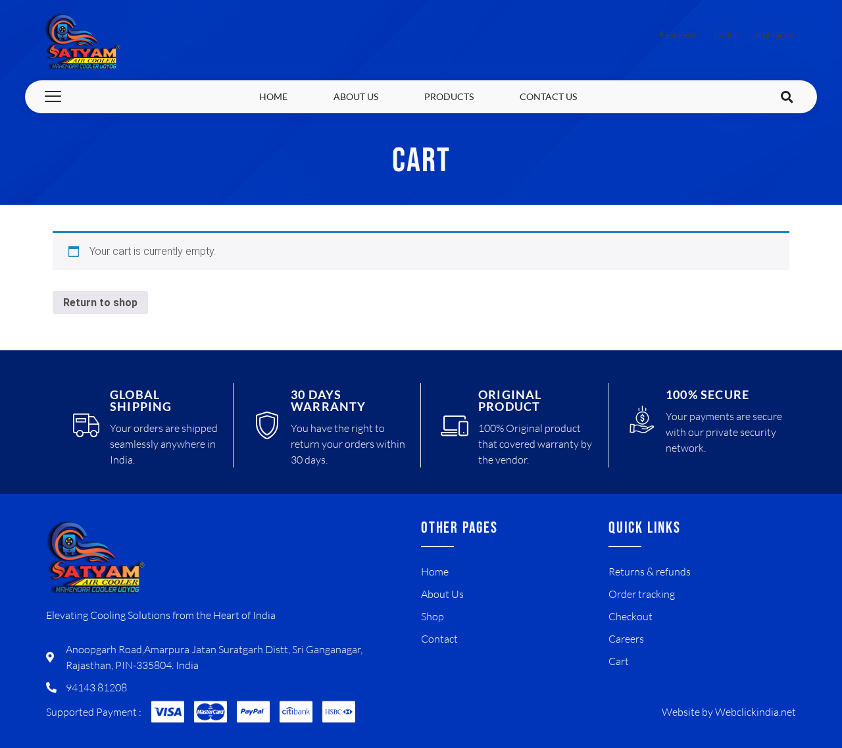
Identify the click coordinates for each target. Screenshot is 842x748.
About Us (356, 96)
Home (273, 96)
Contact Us (548, 96)
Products (449, 96)
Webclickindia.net (755, 711)
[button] (787, 97)
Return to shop (100, 302)
